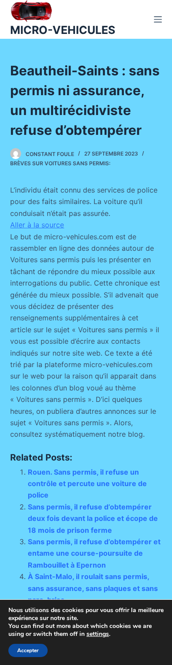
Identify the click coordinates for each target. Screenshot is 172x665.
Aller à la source (37, 224)
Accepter (28, 650)
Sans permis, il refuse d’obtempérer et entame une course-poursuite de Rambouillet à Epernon (94, 553)
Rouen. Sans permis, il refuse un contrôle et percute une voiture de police (87, 484)
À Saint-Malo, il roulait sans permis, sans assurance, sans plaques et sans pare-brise (93, 588)
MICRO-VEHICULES (62, 30)
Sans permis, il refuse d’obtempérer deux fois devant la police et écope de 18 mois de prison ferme (93, 518)
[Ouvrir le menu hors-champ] (158, 19)
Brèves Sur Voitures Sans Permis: (60, 163)
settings (97, 634)
